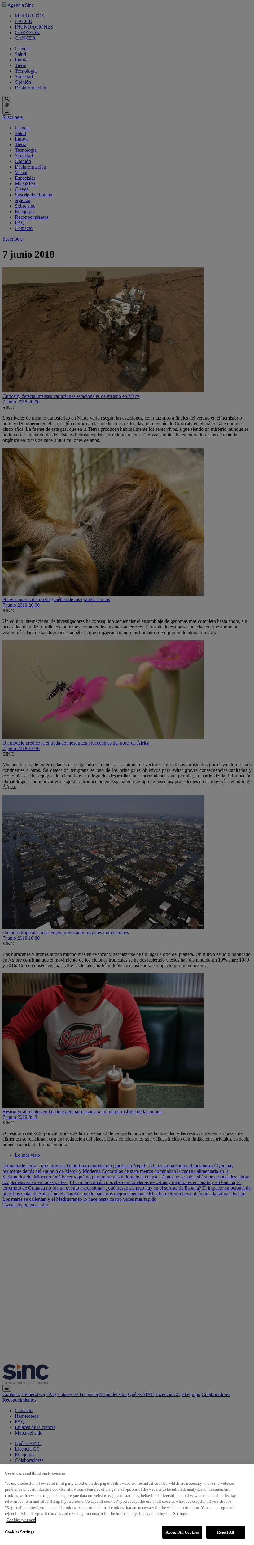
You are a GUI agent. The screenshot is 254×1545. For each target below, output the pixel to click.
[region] (127, 1504)
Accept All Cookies (182, 1532)
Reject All (225, 1532)
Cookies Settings (19, 1531)
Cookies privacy (21, 1519)
